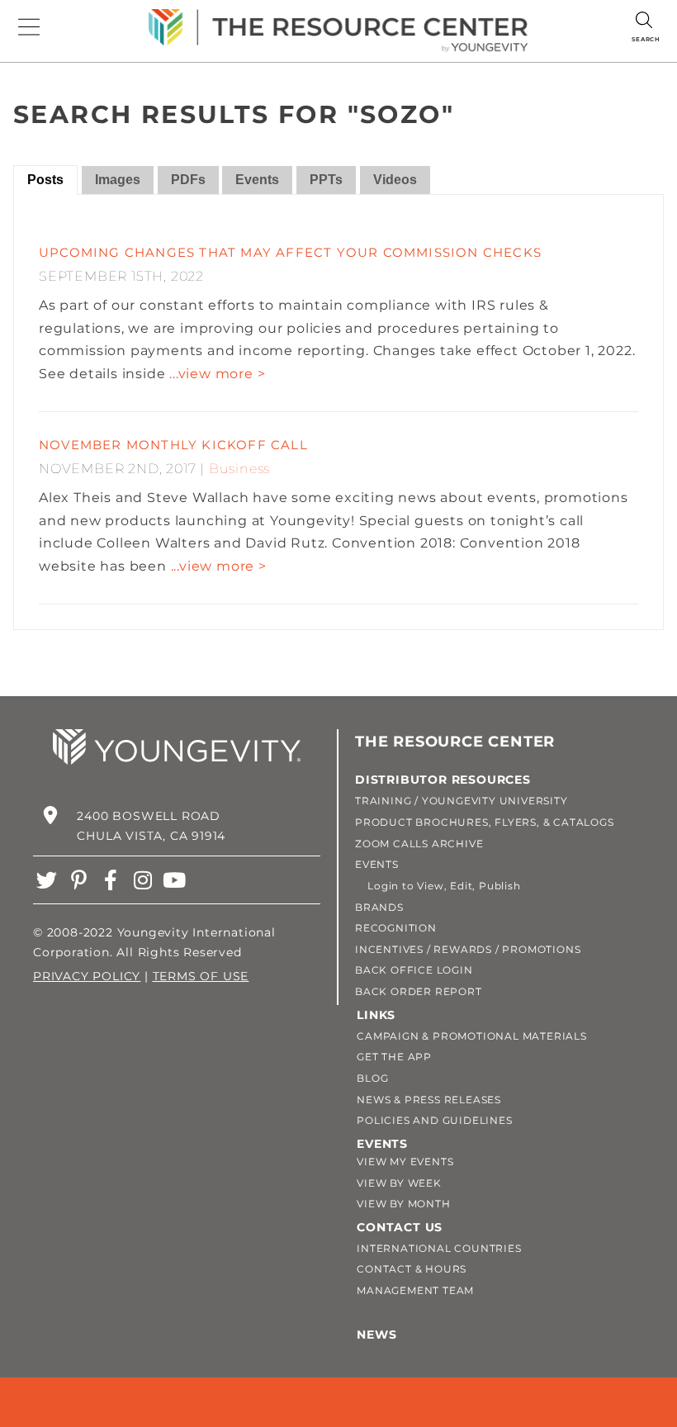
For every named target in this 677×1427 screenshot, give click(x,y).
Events (257, 180)
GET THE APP (394, 1056)
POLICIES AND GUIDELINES (434, 1120)
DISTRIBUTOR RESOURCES (443, 779)
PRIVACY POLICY (86, 976)
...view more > (217, 374)
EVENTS (377, 864)
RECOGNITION (396, 928)
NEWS (376, 1334)
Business (239, 468)
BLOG (372, 1078)
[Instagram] (142, 880)
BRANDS (379, 907)
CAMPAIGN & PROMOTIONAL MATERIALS (472, 1036)
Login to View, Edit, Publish (438, 885)
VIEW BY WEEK (399, 1183)
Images (117, 180)
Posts (45, 180)
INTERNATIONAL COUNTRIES (439, 1248)
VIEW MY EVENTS (405, 1161)
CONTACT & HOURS (411, 1269)
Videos (395, 180)
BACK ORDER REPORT (418, 991)
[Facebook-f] (111, 880)
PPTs (326, 180)
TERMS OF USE (201, 976)
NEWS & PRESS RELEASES (429, 1099)
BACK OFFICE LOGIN (414, 970)
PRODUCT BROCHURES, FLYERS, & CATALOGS (484, 822)
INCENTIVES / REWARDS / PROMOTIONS (467, 949)
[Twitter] (46, 880)
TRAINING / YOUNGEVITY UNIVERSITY (461, 800)
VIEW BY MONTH (403, 1203)
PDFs (188, 180)
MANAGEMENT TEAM (415, 1290)
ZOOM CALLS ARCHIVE (419, 843)
